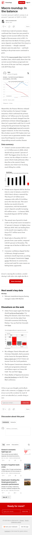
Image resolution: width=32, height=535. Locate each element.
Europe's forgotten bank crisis (10, 466)
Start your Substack (11, 527)
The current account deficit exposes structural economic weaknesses (10, 455)
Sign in (28, 2)
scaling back (12, 128)
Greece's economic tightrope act (8, 451)
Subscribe (22, 2)
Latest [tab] (8, 444)
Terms (27, 520)
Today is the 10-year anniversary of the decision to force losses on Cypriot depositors (11, 470)
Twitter (20, 390)
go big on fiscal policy (17, 313)
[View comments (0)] (9, 26)
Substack (7, 531)
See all (5, 497)
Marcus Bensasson (11, 20)
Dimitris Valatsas (14, 490)
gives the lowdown (11, 377)
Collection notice (16, 522)
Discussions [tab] (15, 444)
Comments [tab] (5, 422)
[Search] (29, 444)
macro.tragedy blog (15, 57)
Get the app (24, 527)
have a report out (10, 359)
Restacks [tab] (13, 422)
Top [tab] (3, 444)
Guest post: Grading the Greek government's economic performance (10, 482)
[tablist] (9, 422)
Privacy (22, 520)
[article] (16, 455)
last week (24, 121)
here (9, 325)
